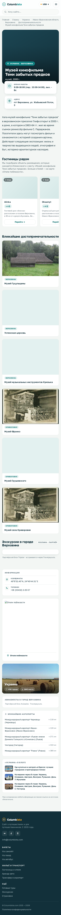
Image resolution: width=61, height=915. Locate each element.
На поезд (6, 855)
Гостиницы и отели (11, 869)
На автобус (7, 859)
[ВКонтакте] (4, 833)
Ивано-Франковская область (46, 20)
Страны (15, 20)
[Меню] (56, 4)
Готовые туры (8, 888)
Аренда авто (8, 873)
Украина (26, 20)
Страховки (7, 896)
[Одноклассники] (17, 833)
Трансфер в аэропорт (12, 877)
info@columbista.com (12, 839)
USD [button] (46, 4)
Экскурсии (7, 892)
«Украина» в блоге (15, 762)
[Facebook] (11, 833)
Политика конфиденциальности (16, 909)
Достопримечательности (29, 22)
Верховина (10, 22)
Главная (5, 20)
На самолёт (7, 851)
